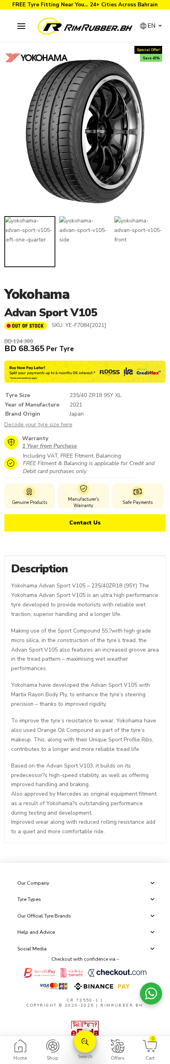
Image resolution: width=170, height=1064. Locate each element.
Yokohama (37, 294)
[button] (21, 26)
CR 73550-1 (83, 1000)
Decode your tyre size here (38, 424)
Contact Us (85, 522)
